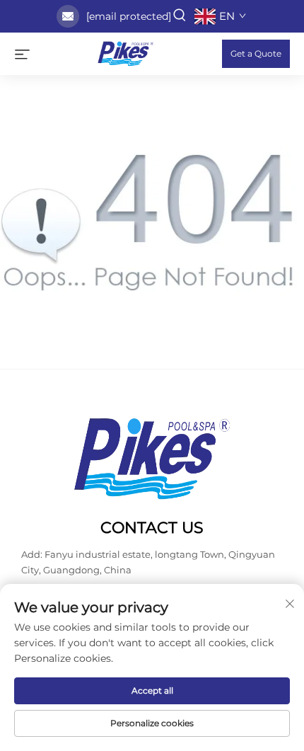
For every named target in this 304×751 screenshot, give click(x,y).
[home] (126, 52)
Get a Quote (255, 53)
